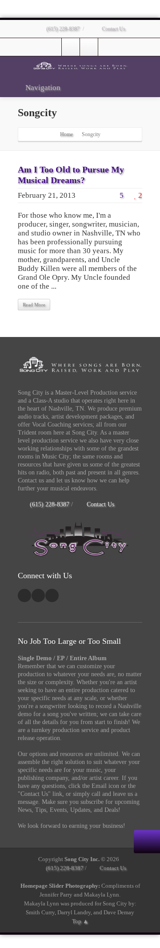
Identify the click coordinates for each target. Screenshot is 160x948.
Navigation (42, 87)
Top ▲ (80, 921)
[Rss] (52, 595)
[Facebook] (71, 47)
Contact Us (112, 29)
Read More (34, 304)
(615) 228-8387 (62, 29)
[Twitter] (89, 47)
